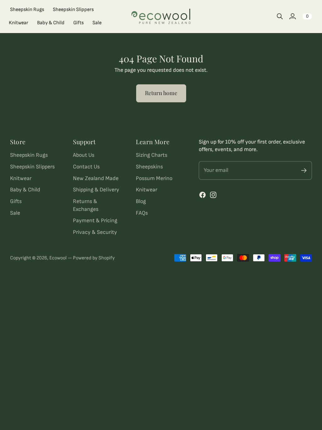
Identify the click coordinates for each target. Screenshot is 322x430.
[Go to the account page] (292, 16)
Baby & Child (25, 189)
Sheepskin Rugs (29, 155)
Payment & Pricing (95, 220)
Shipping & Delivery (96, 189)
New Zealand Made (96, 178)
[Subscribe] (304, 170)
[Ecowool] (161, 16)
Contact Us (86, 166)
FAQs (142, 213)
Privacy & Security (95, 232)
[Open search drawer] (280, 16)
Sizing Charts (151, 155)
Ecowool (58, 258)
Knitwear (20, 178)
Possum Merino (154, 178)
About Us (83, 155)
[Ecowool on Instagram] (213, 195)
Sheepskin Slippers (32, 166)
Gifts (16, 201)
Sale (15, 213)
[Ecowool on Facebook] (202, 195)
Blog (141, 201)
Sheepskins (149, 166)
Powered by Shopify (94, 258)
